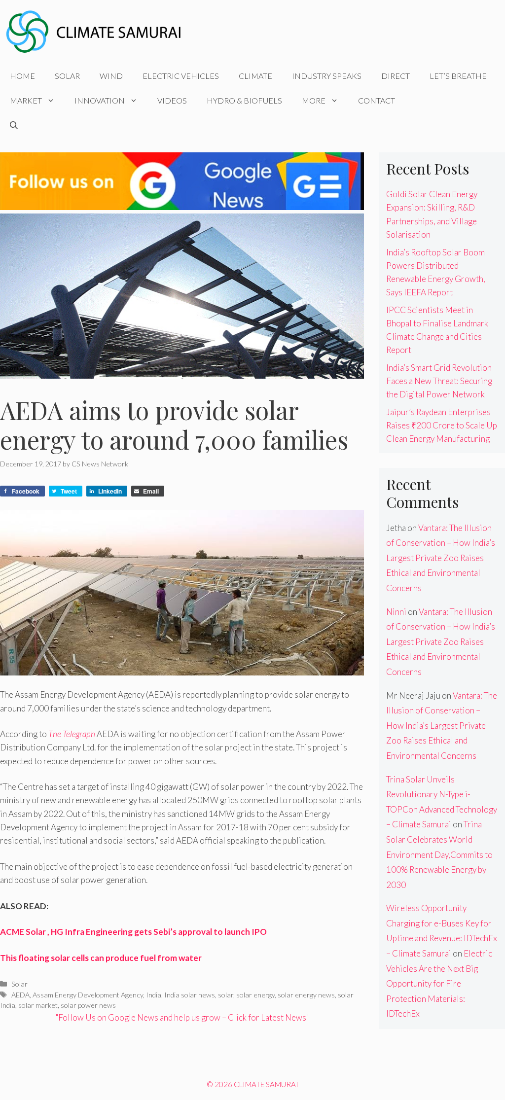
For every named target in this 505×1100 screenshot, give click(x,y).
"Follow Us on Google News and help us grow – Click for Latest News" (182, 1017)
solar (225, 995)
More (313, 100)
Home (22, 75)
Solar (67, 75)
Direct (395, 75)
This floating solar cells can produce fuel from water (101, 958)
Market (26, 100)
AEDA (20, 995)
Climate (255, 75)
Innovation (99, 100)
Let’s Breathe (458, 75)
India (153, 995)
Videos (172, 100)
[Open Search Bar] (14, 125)
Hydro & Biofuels (244, 100)
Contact (376, 100)
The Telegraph (71, 734)
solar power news (88, 1005)
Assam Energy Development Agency (88, 995)
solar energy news (306, 995)
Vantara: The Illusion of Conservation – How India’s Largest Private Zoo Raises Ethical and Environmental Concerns (440, 558)
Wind (111, 75)
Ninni (396, 611)
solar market (38, 1005)
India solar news (189, 995)
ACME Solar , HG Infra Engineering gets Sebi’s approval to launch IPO (133, 931)
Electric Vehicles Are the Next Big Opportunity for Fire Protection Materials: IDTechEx (439, 983)
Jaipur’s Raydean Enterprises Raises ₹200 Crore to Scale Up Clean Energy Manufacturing (441, 425)
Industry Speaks (326, 75)
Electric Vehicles (181, 75)
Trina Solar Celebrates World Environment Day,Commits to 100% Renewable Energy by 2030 (439, 854)
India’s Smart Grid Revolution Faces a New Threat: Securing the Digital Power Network (439, 380)
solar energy (255, 995)
